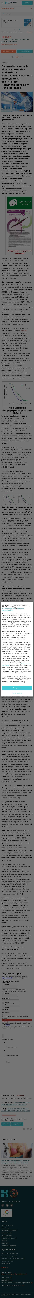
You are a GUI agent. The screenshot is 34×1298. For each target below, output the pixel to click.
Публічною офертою (8, 609)
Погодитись (17, 688)
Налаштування (17, 693)
